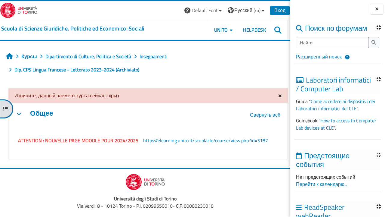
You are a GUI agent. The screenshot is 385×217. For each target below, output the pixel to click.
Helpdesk (254, 29)
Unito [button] (221, 29)
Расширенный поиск (319, 56)
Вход (279, 10)
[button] (347, 57)
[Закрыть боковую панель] (376, 9)
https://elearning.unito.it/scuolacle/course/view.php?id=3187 (205, 140)
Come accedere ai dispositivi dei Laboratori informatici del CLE (335, 105)
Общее (41, 113)
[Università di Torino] (19, 9)
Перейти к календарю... (321, 184)
